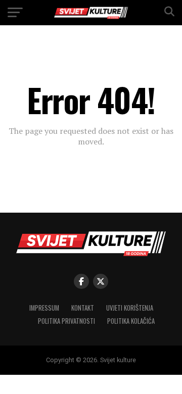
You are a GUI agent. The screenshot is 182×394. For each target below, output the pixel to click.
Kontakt (82, 308)
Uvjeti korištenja (129, 308)
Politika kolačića (131, 321)
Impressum (44, 308)
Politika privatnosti (66, 321)
